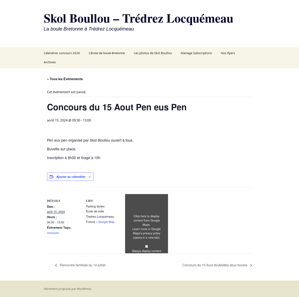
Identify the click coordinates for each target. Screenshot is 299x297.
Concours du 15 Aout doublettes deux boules (215, 265)
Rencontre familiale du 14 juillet (82, 265)
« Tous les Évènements (65, 78)
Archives (50, 62)
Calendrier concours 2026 (62, 53)
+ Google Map (105, 222)
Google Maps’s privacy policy (147, 233)
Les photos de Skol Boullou (153, 53)
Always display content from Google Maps (146, 253)
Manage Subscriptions (196, 53)
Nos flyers (228, 53)
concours (53, 233)
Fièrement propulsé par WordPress (68, 289)
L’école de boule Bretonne (107, 53)
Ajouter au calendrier (70, 177)
